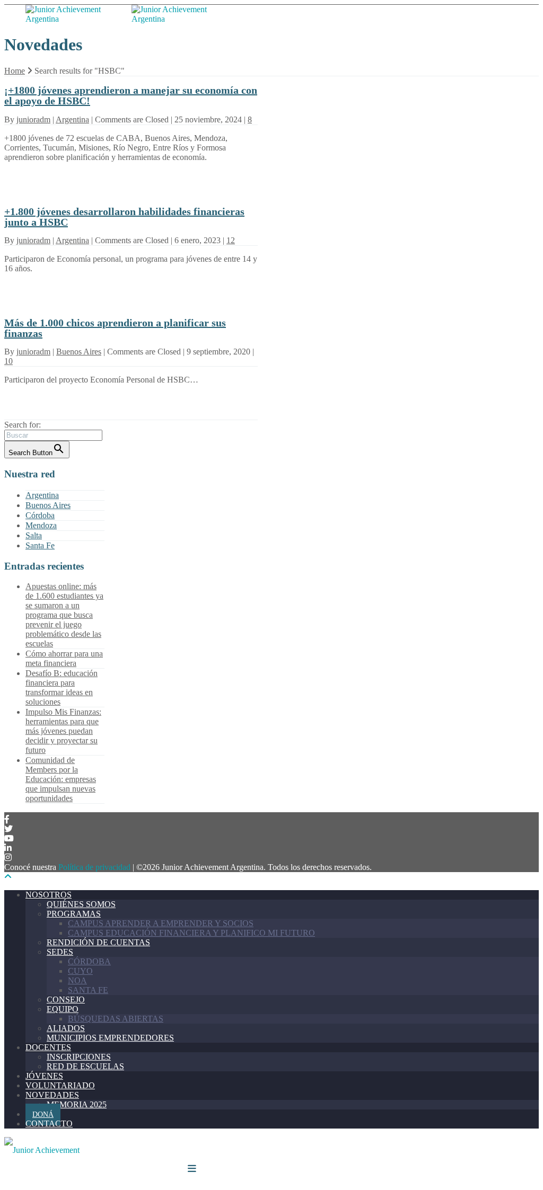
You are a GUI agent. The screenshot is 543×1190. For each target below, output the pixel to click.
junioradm (33, 119)
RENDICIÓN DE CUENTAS (98, 942)
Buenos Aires (78, 351)
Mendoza (41, 525)
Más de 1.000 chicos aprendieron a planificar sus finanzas (115, 328)
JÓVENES (44, 1075)
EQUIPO (62, 1009)
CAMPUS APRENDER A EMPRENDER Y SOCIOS (160, 923)
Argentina (72, 119)
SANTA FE (88, 989)
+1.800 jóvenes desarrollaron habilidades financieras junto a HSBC (124, 217)
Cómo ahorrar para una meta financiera (64, 658)
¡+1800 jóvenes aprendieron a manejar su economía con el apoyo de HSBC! (130, 95)
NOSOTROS (48, 894)
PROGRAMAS (74, 913)
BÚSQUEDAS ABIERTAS (115, 1018)
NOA (77, 980)
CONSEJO (66, 999)
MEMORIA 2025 (77, 1104)
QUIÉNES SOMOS (81, 904)
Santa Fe (40, 545)
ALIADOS (66, 1028)
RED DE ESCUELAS (85, 1066)
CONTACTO (49, 1123)
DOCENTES (48, 1047)
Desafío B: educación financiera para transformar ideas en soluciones (61, 687)
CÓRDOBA (89, 961)
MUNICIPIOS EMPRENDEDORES (110, 1037)
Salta (33, 535)
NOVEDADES (52, 1094)
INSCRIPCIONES (79, 1056)
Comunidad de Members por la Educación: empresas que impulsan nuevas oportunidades (60, 779)
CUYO (80, 970)
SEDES (60, 951)
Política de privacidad (94, 867)
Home (14, 70)
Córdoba (40, 515)
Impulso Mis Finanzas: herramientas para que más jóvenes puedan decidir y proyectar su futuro (63, 730)
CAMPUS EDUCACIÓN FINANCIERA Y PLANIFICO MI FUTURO (191, 932)
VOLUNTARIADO (60, 1085)
